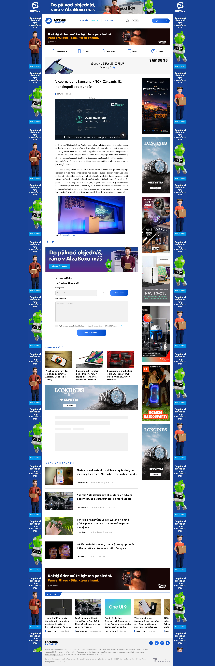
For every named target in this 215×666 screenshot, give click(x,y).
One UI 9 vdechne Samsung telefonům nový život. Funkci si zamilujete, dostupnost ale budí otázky (118, 622)
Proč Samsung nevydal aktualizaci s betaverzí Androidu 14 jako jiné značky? (56, 375)
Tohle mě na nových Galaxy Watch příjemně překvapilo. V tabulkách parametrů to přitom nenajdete (103, 523)
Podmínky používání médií (65, 652)
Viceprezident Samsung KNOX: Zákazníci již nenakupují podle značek (88, 84)
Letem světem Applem (52, 659)
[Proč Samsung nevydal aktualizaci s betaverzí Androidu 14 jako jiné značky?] (58, 359)
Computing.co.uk (68, 235)
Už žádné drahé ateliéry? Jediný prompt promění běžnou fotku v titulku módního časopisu (106, 546)
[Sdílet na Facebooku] (47, 242)
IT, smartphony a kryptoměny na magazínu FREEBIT (101, 659)
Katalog (95, 20)
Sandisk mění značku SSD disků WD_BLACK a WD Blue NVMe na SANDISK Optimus (119, 375)
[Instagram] (162, 643)
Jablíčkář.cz (65, 659)
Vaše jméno (59, 288)
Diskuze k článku (63, 278)
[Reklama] (35, 7)
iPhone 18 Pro (54, 662)
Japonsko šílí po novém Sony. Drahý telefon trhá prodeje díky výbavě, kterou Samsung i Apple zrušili (57, 622)
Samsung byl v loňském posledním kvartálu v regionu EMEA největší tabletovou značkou (87, 375)
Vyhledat (158, 21)
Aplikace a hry (83, 507)
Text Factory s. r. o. (71, 649)
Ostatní (60, 94)
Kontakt (109, 20)
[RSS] (168, 643)
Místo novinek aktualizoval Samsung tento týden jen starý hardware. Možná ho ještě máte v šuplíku (107, 472)
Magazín (84, 20)
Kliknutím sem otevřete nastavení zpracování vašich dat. (83, 655)
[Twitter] (157, 643)
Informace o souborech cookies (114, 652)
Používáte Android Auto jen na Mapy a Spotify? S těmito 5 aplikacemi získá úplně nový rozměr (87, 622)
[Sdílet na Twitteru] (52, 242)
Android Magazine (77, 659)
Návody (81, 557)
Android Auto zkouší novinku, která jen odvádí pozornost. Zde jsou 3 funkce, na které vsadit (104, 497)
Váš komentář (60, 299)
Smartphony (83, 483)
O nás (61, 655)
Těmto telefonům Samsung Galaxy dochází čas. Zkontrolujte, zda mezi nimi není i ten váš (146, 622)
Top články (82, 532)
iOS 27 (62, 662)
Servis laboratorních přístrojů (130, 659)
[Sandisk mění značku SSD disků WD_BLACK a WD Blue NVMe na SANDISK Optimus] (120, 359)
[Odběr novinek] (127, 21)
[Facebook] (151, 643)
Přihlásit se (119, 293)
